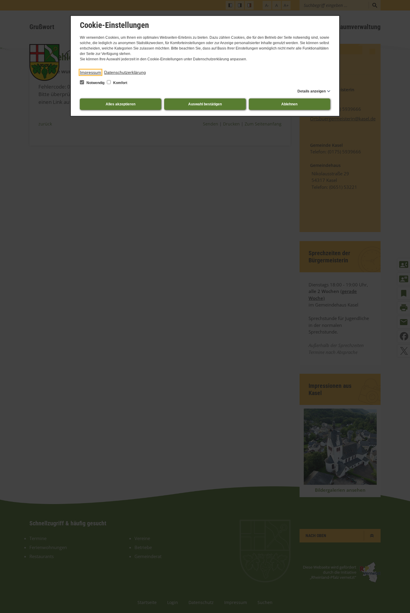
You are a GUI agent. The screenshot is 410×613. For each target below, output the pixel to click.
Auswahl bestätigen (205, 104)
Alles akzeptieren (120, 104)
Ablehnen (289, 104)
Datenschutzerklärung (125, 72)
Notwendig (95, 83)
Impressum (90, 72)
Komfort (119, 83)
